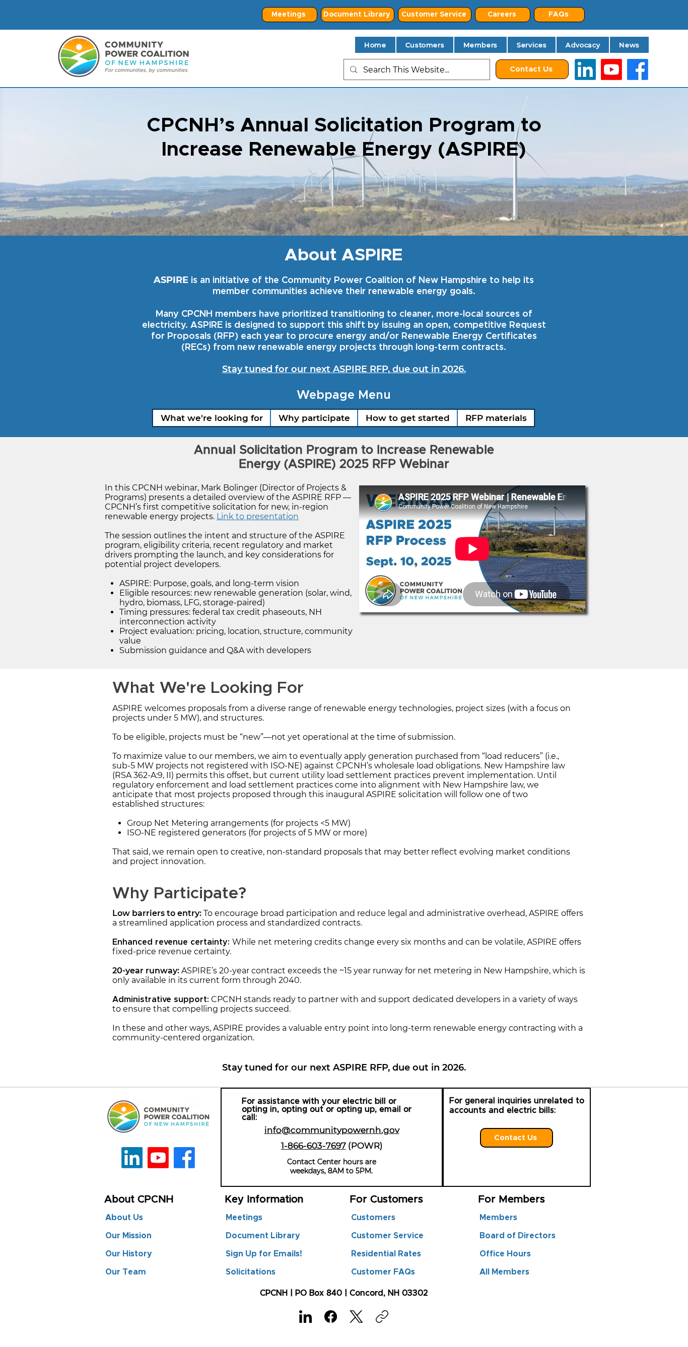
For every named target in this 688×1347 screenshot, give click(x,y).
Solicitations (251, 1272)
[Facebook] (330, 1316)
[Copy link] (382, 1316)
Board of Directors (512, 1236)
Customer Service (387, 1236)
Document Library (263, 1236)
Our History (128, 1254)
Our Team (125, 1272)
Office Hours (505, 1254)
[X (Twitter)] (356, 1316)
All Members (504, 1272)
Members (498, 1218)
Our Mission (128, 1236)
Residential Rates (386, 1254)
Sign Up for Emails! (264, 1254)
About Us (124, 1218)
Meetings (244, 1218)
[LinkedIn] (585, 69)
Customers (373, 1218)
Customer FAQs (383, 1272)
